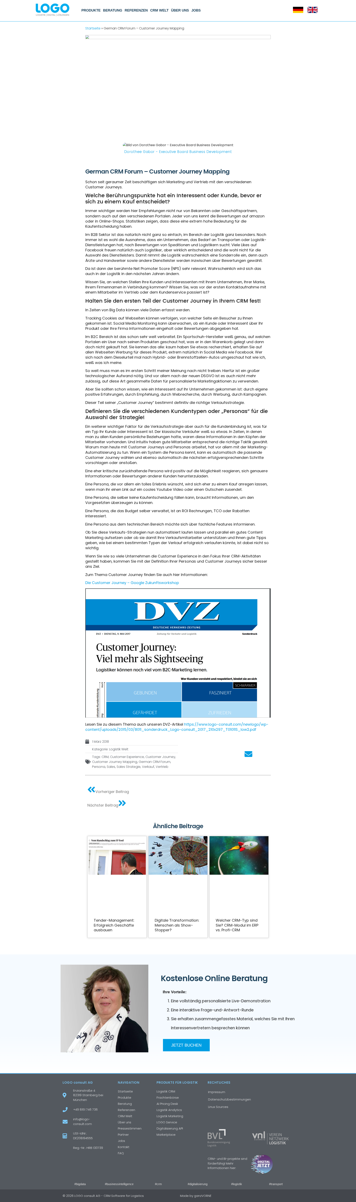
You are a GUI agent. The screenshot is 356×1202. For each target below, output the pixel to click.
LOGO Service (167, 1122)
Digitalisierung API (170, 1128)
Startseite (93, 28)
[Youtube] (289, 1196)
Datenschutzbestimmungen (229, 1099)
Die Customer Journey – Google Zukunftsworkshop (132, 582)
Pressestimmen (130, 1128)
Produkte (91, 10)
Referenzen (136, 10)
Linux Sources (218, 1107)
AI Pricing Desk (167, 1104)
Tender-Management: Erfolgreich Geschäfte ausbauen (114, 925)
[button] (194, 754)
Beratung (112, 10)
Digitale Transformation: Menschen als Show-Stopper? (177, 925)
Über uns (180, 10)
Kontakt (123, 1147)
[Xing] (272, 1196)
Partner (123, 1134)
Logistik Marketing (170, 1116)
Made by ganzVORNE (195, 1196)
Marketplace (166, 1134)
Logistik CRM (166, 1091)
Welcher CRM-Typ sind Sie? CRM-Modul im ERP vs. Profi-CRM (237, 925)
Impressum (216, 1092)
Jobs (196, 10)
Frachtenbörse (168, 1097)
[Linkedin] (280, 1196)
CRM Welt (159, 10)
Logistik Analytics (169, 1110)
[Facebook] (263, 1196)
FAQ (121, 1153)
